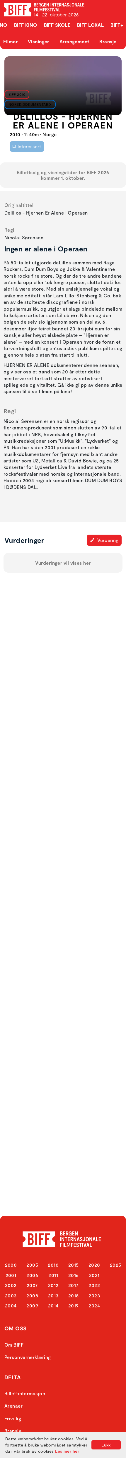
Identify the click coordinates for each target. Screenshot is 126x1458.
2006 (32, 1275)
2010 (53, 1265)
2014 (53, 1305)
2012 (53, 1285)
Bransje (107, 41)
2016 (73, 1275)
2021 (94, 1275)
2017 (73, 1285)
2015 (73, 1265)
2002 (11, 1285)
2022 (94, 1285)
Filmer (10, 41)
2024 (94, 1305)
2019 (73, 1305)
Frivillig (12, 1418)
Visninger (38, 41)
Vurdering (107, 540)
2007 (32, 1285)
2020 (94, 1265)
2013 (53, 1295)
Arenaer (13, 1405)
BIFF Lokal (90, 25)
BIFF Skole (57, 25)
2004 (11, 1305)
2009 (32, 1305)
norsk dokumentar (28, 104)
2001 (11, 1275)
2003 (11, 1295)
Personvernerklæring (27, 1357)
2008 (32, 1295)
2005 (32, 1265)
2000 (11, 1265)
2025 (115, 1265)
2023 (94, 1295)
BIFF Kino (25, 25)
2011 (53, 1275)
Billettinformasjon (24, 1393)
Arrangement (74, 41)
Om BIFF (13, 1344)
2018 (73, 1295)
